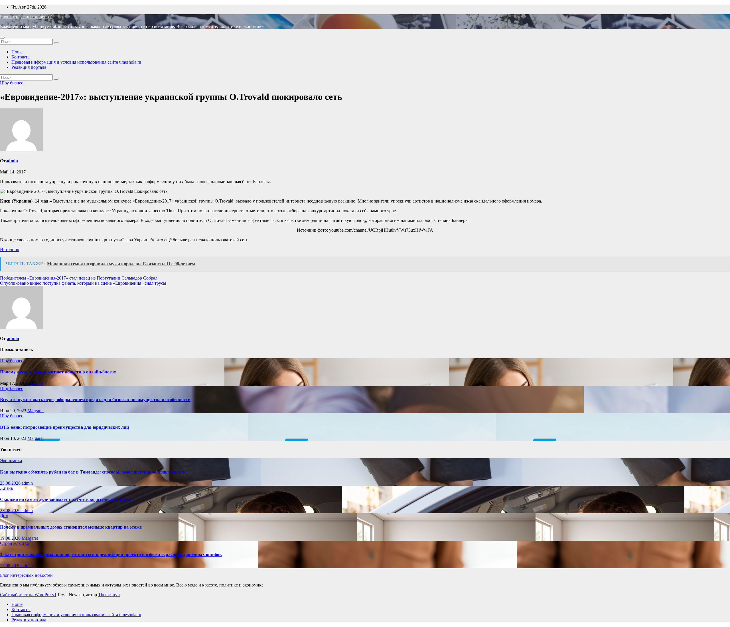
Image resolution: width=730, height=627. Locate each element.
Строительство (14, 543)
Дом (4, 515)
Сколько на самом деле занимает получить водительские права (65, 499)
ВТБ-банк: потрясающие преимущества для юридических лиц (64, 427)
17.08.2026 (11, 565)
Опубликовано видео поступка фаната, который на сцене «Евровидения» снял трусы (83, 283)
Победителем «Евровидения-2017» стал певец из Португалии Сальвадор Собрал (78, 278)
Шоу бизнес (11, 82)
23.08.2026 (11, 483)
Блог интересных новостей (26, 16)
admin (12, 160)
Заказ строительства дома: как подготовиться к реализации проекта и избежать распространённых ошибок (111, 554)
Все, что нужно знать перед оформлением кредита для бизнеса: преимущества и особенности (95, 399)
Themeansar (109, 594)
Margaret (35, 383)
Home (17, 51)
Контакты (21, 56)
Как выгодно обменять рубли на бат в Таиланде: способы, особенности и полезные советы (93, 472)
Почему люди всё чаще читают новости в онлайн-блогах (58, 371)
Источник (9, 249)
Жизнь (6, 488)
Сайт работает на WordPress (27, 594)
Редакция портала (28, 67)
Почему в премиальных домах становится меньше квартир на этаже (71, 527)
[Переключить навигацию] (2, 38)
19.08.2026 (11, 538)
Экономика (11, 460)
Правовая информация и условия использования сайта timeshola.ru (76, 62)
